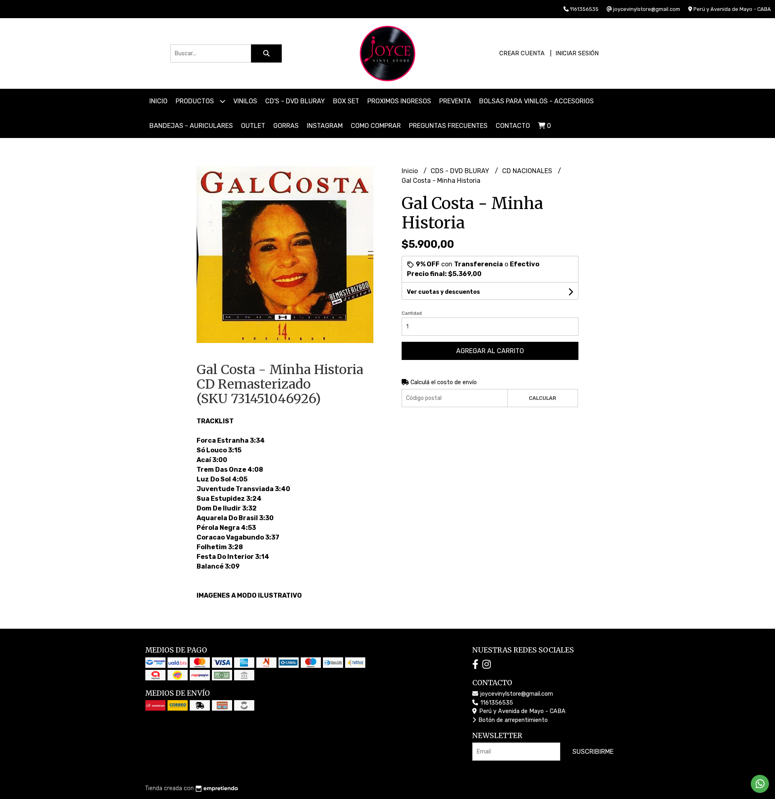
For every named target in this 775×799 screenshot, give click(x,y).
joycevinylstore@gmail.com (516, 693)
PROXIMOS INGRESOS (399, 101)
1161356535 (496, 702)
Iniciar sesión (577, 53)
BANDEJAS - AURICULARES (191, 126)
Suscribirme (593, 751)
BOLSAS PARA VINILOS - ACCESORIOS (536, 101)
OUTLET (253, 126)
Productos (196, 101)
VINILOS (245, 101)
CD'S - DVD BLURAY (295, 101)
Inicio (158, 101)
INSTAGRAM (325, 126)
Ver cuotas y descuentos (443, 292)
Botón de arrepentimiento (512, 720)
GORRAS (286, 126)
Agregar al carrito (490, 351)
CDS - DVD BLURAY (461, 171)
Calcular (542, 398)
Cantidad (412, 313)
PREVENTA (455, 101)
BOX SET (346, 101)
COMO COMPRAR (376, 126)
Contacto (513, 126)
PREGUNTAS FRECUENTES (448, 126)
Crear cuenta (522, 53)
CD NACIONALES (528, 171)
